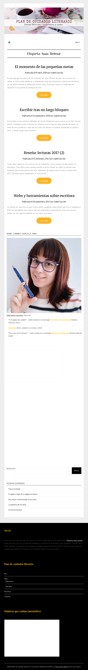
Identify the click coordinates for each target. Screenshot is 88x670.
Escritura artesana (15, 510)
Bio (5, 574)
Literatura (9, 586)
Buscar (76, 470)
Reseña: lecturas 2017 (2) (44, 153)
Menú (77, 42)
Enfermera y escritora (15, 315)
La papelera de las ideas (17, 505)
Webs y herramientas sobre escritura (44, 195)
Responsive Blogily (61, 667)
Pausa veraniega (14, 489)
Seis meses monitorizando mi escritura (22, 499)
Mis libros (7, 591)
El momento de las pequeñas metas (44, 67)
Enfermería (9, 581)
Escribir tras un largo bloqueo (44, 110)
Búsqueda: (11, 469)
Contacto (7, 596)
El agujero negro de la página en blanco (22, 494)
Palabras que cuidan (74, 540)
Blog (5, 579)
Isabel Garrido (57, 72)
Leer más (44, 95)
